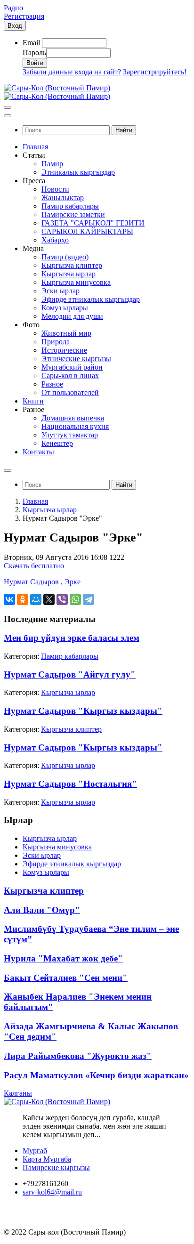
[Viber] (62, 599)
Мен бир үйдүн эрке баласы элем (71, 638)
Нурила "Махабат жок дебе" (63, 958)
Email (31, 43)
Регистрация (24, 16)
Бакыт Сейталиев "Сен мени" (66, 978)
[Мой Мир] (35, 599)
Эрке (73, 582)
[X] (49, 599)
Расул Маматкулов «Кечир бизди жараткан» (96, 1075)
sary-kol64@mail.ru (52, 1192)
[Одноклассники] (22, 599)
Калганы (18, 1093)
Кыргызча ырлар (50, 510)
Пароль (34, 52)
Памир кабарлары (69, 656)
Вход (15, 25)
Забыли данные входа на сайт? (72, 72)
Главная (35, 501)
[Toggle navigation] (7, 107)
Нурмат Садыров (31, 582)
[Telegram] (88, 599)
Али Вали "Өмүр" (42, 910)
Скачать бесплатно (34, 566)
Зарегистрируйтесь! (154, 72)
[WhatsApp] (75, 599)
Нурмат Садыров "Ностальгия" (70, 784)
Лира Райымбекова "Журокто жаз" (78, 1056)
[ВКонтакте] (9, 599)
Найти (123, 130)
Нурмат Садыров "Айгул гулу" (70, 674)
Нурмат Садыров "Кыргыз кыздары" (83, 711)
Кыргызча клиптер (71, 729)
